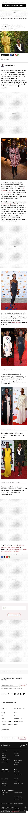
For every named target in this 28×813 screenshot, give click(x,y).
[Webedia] (5, 746)
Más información (15, 811)
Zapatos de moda (6, 721)
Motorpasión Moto (18, 773)
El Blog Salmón (17, 781)
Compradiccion (4, 785)
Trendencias (4, 781)
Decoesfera (3, 783)
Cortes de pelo (18, 718)
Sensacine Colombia (18, 799)
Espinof (16, 764)
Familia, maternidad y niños (19, 709)
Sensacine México (18, 796)
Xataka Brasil (4, 794)
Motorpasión (17, 771)
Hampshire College (6, 204)
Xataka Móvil (4, 755)
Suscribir (22, 685)
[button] (10, 65)
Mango (11, 18)
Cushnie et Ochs (15, 322)
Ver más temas (5, 729)
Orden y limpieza (18, 721)
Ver (14, 614)
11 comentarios (6, 55)
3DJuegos (16, 753)
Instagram (18, 694)
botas (2, 718)
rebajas (16, 18)
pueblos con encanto (6, 724)
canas (21, 18)
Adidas (25, 18)
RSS (21, 694)
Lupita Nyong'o (14, 554)
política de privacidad (18, 688)
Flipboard (16, 55)
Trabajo (3, 713)
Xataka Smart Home (5, 759)
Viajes (15, 713)
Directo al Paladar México (6, 803)
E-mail (18, 55)
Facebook (11, 55)
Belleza (16, 715)
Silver (2, 715)
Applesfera (3, 757)
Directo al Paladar (5, 771)
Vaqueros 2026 (14, 672)
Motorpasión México (18, 803)
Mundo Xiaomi (4, 761)
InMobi (9, 192)
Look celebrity (23, 554)
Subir (22, 745)
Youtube (15, 694)
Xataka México (4, 792)
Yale (15, 204)
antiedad (16, 724)
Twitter (13, 55)
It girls (7, 554)
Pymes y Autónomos (18, 783)
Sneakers (3, 708)
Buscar (22, 738)
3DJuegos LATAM (18, 792)
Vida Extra (16, 755)
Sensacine (16, 762)
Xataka (2, 753)
